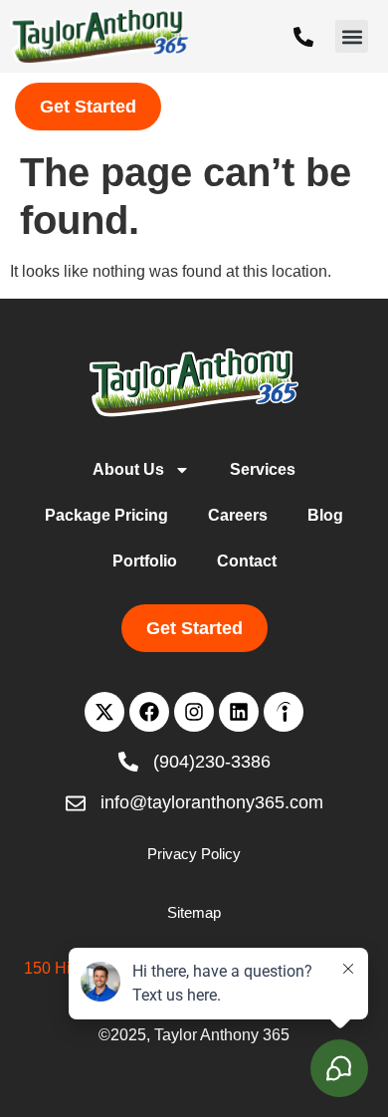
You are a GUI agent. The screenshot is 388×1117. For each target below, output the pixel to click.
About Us (128, 469)
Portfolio (144, 561)
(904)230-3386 (212, 762)
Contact (247, 561)
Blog (325, 515)
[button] (351, 36)
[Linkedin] (239, 712)
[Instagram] (194, 712)
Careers (238, 515)
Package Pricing (106, 515)
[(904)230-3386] (303, 37)
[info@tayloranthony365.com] (76, 803)
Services (262, 469)
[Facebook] (149, 712)
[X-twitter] (104, 712)
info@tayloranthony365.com (211, 802)
